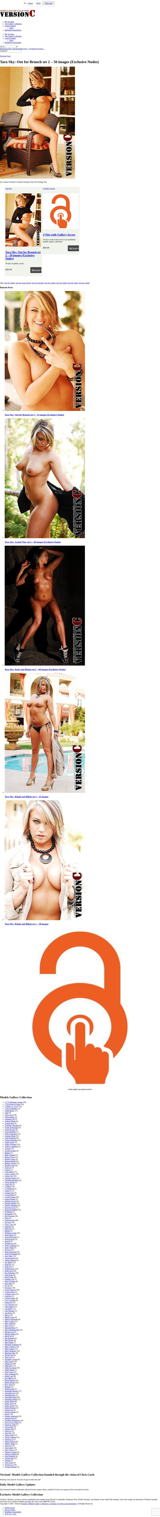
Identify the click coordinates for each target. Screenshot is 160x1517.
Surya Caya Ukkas (12, 1423)
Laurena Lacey (10, 1294)
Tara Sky (8, 189)
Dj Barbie (8, 1212)
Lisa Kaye (8, 1313)
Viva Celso (9, 1463)
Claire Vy (8, 1191)
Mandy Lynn (9, 1317)
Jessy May (8, 1256)
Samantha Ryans (11, 1397)
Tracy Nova (9, 1450)
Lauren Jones (10, 1292)
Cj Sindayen (9, 1189)
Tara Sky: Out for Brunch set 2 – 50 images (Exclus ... (25, 49)
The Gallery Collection (13, 24)
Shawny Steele (10, 1412)
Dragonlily (9, 1214)
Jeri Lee (8, 1250)
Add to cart (36, 270)
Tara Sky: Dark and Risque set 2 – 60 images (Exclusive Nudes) (35, 669)
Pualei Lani (9, 1376)
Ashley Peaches (10, 1144)
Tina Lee (8, 1446)
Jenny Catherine (11, 1246)
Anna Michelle (10, 1132)
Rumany (8, 1387)
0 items (30, 3)
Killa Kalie (9, 1275)
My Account (9, 22)
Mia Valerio (9, 1343)
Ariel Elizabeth (10, 1138)
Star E (7, 1414)
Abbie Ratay (9, 1111)
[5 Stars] (30, 182)
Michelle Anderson (12, 1345)
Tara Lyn (8, 1431)
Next (9, 56)
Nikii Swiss (9, 1361)
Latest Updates (10, 26)
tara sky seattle (84, 283)
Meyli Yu (8, 1336)
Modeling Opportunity (13, 30)
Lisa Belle (8, 1309)
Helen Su (8, 1229)
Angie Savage (10, 1130)
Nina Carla (9, 1372)
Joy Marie (8, 1262)
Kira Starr (8, 1283)
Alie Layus (9, 1115)
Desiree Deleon (10, 1203)
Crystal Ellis (9, 1195)
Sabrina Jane (9, 1389)
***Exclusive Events (12, 1104)
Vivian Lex (9, 1465)
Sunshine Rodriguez (12, 1420)
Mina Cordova (10, 1347)
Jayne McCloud (10, 1237)
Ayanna (7, 1149)
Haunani (8, 1227)
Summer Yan (9, 1418)
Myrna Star (9, 1355)
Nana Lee (8, 1357)
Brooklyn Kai (10, 1165)
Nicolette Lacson (11, 1359)
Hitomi (7, 1231)
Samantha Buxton (11, 1391)
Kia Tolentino (10, 1273)
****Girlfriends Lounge (14, 1102)
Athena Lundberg (11, 1147)
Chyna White (10, 1182)
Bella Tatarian (10, 1155)
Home (2, 49)
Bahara (7, 1153)
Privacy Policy (10, 1510)
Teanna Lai (9, 1439)
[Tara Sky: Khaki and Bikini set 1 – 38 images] (45, 920)
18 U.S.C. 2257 (10, 1514)
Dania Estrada (10, 1199)
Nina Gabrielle (10, 1374)
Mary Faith (9, 1324)
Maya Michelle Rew (12, 1330)
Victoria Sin (9, 1458)
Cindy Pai (8, 1184)
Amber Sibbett (10, 1121)
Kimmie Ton (9, 1279)
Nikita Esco (9, 1364)
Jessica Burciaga (11, 1252)
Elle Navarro (9, 1216)
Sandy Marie (9, 1402)
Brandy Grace (10, 1159)
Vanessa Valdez (10, 1454)
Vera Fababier (10, 1456)
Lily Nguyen (9, 1305)
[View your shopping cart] (25, 3)
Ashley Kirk (9, 1142)
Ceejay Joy (9, 1176)
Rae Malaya (9, 1378)
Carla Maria (9, 1172)
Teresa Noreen (10, 1442)
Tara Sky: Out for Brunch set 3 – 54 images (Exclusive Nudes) (34, 415)
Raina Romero (10, 1380)
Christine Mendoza (12, 1180)
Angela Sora (9, 1123)
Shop (11, 28)
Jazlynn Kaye (10, 1239)
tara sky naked (61, 283)
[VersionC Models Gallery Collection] (17, 16)
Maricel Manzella (11, 1319)
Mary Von (8, 1326)
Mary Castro (9, 1321)
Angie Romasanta (11, 1128)
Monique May (10, 1353)
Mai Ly (7, 1315)
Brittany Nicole (10, 1163)
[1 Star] (3, 182)
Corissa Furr (9, 1193)
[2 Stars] (9, 182)
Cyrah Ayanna (10, 1197)
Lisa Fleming (9, 1311)
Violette (7, 1461)
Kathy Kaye (9, 1271)
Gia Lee (8, 1222)
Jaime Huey (9, 1235)
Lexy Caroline (10, 1300)
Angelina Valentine (12, 1125)
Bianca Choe (9, 1157)
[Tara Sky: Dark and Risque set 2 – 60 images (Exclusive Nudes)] (45, 665)
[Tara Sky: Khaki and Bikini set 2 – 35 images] (45, 792)
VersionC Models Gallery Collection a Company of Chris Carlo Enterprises (49, 1504)
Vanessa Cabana (11, 1452)
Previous (3, 56)
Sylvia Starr (9, 1427)
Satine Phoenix (10, 1408)
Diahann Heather (11, 1210)
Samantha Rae (10, 1395)
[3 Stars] (16, 182)
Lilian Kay (9, 1302)
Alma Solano (9, 1117)
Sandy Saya (9, 1404)
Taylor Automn (10, 1437)
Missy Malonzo (10, 1351)
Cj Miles (8, 1187)
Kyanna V (8, 1288)
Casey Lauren (10, 1174)
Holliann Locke (10, 1233)
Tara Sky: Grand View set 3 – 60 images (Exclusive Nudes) (33, 542)
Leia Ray (8, 1296)
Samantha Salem (11, 1399)
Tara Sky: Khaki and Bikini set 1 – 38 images (26, 924)
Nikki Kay (9, 1366)
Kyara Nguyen (10, 1290)
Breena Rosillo (10, 1161)
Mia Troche (9, 1340)
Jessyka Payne (10, 1258)
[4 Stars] (23, 182)
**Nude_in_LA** (11, 1106)
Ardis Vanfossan (11, 1134)
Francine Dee (10, 1220)
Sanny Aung (9, 1406)
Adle (6, 1113)
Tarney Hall (9, 1435)
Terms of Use (10, 1508)
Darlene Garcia (10, 1201)
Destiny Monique (11, 1206)
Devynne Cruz (10, 1208)
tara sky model (50, 283)
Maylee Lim (9, 1332)
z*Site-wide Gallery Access (59, 234)
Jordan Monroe (10, 1260)
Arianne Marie (10, 1136)
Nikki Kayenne (10, 1368)
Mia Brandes (9, 1338)
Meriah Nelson (10, 1334)
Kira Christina (10, 1281)
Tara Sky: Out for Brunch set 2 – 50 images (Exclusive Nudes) (23, 255)
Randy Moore (10, 1383)
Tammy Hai (9, 1429)
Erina (7, 1218)
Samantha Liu (10, 1393)
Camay (7, 1170)
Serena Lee (9, 1410)
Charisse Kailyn (11, 1178)
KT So (7, 1286)
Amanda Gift (9, 1119)
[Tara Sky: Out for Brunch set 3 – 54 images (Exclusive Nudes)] (45, 410)
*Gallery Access (49, 189)
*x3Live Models (11, 1109)
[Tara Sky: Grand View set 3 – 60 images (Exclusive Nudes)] (45, 538)
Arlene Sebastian (11, 1140)
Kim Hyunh (9, 1277)
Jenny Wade (9, 1248)
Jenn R (7, 1241)
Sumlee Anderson (11, 1416)
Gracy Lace (9, 1224)
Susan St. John (10, 1425)
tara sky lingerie (38, 283)
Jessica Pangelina (11, 1254)
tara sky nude (73, 283)
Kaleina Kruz (10, 1269)
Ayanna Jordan (10, 1151)
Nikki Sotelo (9, 1370)
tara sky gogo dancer (23, 283)
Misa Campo (9, 1349)
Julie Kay (8, 1265)
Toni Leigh (9, 1448)
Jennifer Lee (9, 1243)
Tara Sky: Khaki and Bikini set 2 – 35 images (26, 796)
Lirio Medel (9, 1307)
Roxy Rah (8, 1385)
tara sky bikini (9, 283)
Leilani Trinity (10, 1298)
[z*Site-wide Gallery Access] (60, 228)
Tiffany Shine (10, 1444)
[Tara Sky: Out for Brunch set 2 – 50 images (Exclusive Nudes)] (23, 245)
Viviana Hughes (11, 1467)
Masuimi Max (10, 1328)
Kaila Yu (8, 1267)
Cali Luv (8, 1168)
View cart (48, 3)
